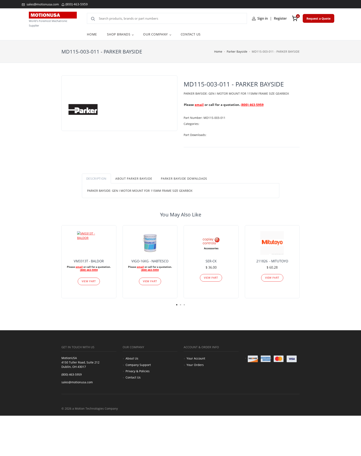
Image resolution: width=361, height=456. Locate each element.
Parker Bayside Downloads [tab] (184, 178)
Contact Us (133, 377)
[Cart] (295, 18)
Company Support (138, 365)
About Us (132, 358)
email (199, 105)
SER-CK (211, 261)
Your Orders (195, 365)
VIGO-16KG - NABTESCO (149, 261)
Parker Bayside (237, 51)
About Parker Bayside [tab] (133, 178)
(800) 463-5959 (77, 4)
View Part (89, 281)
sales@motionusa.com (42, 4)
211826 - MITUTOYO (272, 261)
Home (218, 51)
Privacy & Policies (138, 371)
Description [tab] (96, 178)
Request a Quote (318, 18)
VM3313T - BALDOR (89, 261)
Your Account (196, 358)
